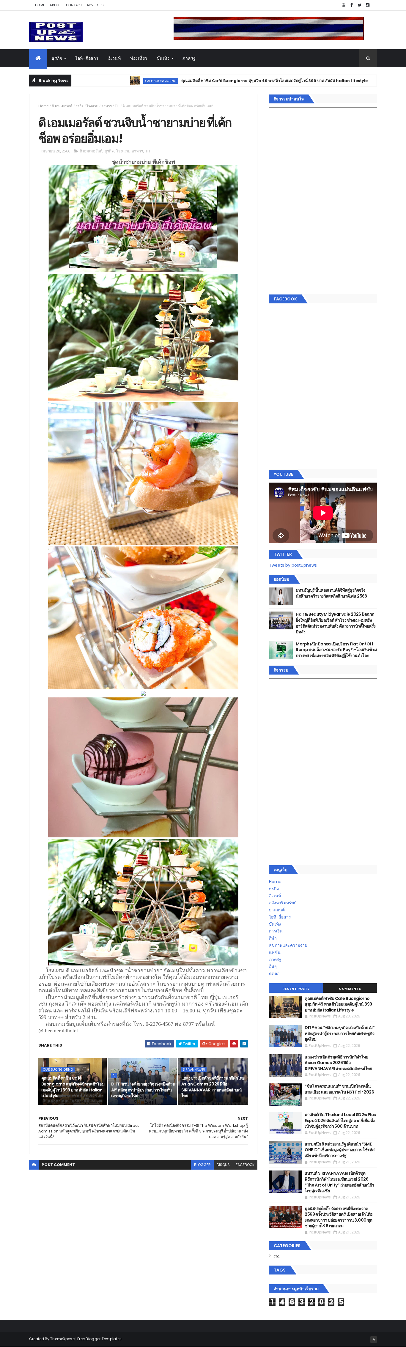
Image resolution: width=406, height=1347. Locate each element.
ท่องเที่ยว (138, 58)
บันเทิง (163, 58)
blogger (202, 1164)
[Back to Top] (373, 1339)
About (56, 5)
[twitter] (359, 5)
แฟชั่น (275, 952)
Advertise (96, 5)
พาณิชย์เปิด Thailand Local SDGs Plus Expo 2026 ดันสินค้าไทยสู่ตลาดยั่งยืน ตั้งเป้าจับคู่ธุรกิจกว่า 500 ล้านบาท (340, 1120)
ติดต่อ (274, 973)
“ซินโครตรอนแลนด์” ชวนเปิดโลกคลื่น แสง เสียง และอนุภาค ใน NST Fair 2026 (339, 1089)
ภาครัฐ (189, 58)
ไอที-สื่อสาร (87, 58)
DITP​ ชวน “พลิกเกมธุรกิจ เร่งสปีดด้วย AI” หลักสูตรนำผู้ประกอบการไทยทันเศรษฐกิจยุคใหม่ (142, 1090)
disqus (223, 1164)
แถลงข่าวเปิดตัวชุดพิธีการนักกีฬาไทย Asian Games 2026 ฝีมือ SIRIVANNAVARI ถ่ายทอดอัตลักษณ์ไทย (213, 1087)
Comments (350, 988)
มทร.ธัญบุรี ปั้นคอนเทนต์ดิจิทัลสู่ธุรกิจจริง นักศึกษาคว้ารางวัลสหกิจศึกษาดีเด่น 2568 (331, 593)
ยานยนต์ (277, 910)
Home (40, 5)
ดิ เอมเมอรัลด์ (62, 105)
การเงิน (276, 931)
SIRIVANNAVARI (194, 1069)
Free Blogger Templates (99, 1338)
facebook (245, 1164)
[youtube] (343, 5)
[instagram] (367, 5)
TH (117, 105)
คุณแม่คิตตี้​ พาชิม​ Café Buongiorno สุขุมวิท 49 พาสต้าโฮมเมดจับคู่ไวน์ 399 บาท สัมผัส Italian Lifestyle (218, 81)
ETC (276, 1256)
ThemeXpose (62, 1338)
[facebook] (351, 5)
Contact (74, 5)
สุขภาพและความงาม (288, 945)
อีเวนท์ (114, 58)
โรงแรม (92, 105)
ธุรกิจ (57, 58)
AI (337, 80)
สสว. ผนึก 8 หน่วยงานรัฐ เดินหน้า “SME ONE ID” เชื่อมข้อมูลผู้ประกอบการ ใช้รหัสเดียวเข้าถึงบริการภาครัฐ (339, 1150)
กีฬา (273, 938)
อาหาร (106, 105)
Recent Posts (296, 988)
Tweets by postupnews (293, 565)
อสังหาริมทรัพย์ (282, 903)
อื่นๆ (273, 966)
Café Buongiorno (105, 80)
